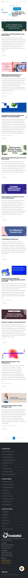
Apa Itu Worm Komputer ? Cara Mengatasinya (11, 362)
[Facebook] (20, 1)
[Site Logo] (5, 12)
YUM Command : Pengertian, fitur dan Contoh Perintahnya (13, 197)
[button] (3, 9)
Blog (2, 52)
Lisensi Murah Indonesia (8, 498)
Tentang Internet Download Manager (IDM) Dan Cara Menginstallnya (13, 116)
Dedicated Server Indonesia (9, 474)
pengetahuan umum (8, 93)
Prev (7, 438)
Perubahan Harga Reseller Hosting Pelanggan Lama (12, 406)
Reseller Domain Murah (8, 496)
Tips (4, 52)
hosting (14, 425)
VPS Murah (5, 465)
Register (3, 1)
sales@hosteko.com (6, 560)
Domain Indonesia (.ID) (8, 454)
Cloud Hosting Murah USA (8, 457)
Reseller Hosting (6, 493)
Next (21, 438)
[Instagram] (25, 1)
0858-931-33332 (5, 546)
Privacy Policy (6, 523)
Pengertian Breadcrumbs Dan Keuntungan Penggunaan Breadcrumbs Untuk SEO (13, 280)
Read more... (4, 55)
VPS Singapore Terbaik (8, 471)
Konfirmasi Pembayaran (8, 529)
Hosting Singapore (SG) (8, 463)
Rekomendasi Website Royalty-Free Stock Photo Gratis (14, 158)
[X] (23, 1)
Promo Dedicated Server (8, 484)
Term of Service (6, 520)
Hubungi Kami (6, 511)
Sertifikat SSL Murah (7, 501)
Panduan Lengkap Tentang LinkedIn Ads (13, 322)
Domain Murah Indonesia (8, 451)
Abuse (4, 526)
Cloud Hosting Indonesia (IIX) (9, 460)
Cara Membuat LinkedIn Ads (10, 239)
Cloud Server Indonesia (8, 487)
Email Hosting (6, 490)
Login (7, 1)
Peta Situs (5, 517)
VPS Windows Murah (7, 468)
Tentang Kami (6, 514)
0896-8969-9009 (5, 548)
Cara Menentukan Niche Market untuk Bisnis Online (13, 34)
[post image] (14, 26)
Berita (3, 425)
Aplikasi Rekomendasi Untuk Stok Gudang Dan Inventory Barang (11, 75)
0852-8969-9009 (5, 544)
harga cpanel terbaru (8, 425)
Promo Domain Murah (7, 481)
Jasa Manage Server (7, 504)
